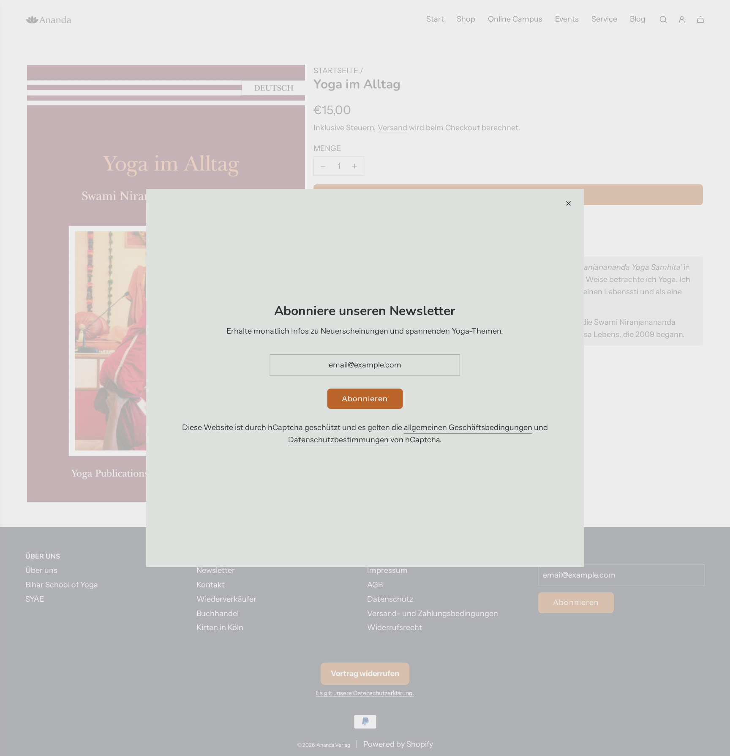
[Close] (568, 203)
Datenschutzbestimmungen (338, 439)
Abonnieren (365, 398)
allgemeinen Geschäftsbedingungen (468, 427)
